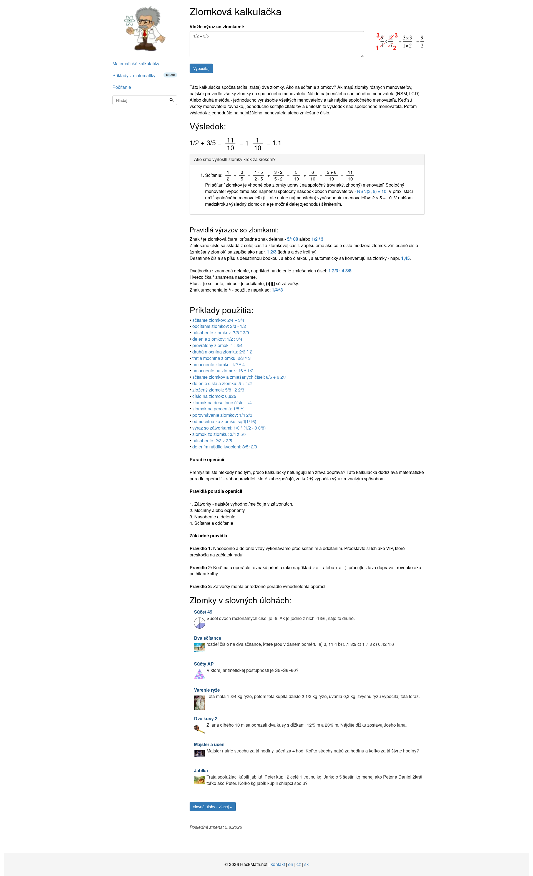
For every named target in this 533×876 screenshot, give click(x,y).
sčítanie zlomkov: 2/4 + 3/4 (218, 320)
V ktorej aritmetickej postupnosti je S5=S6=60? (246, 667)
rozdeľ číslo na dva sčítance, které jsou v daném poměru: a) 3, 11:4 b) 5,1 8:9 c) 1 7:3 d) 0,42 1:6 (294, 641)
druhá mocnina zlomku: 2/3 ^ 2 (222, 351)
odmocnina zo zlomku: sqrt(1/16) (224, 421)
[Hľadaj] (171, 100)
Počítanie (121, 87)
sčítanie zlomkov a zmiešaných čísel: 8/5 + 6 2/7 (239, 377)
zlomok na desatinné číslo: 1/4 (222, 402)
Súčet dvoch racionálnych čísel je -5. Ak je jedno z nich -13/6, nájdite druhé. (274, 615)
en (290, 864)
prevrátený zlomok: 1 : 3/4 (217, 345)
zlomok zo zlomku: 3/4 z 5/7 (219, 434)
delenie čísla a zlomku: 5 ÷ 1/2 (222, 383)
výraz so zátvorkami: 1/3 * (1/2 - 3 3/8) (229, 428)
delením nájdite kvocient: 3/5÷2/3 (224, 446)
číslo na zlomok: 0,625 (214, 396)
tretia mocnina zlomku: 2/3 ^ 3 (221, 358)
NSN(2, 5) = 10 (371, 191)
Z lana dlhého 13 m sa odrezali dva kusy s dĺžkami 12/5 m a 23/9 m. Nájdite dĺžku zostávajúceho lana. (300, 721)
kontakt (278, 864)
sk (306, 864)
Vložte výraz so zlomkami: (217, 27)
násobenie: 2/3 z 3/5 (212, 440)
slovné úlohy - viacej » (212, 806)
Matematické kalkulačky (135, 63)
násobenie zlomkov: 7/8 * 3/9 (220, 332)
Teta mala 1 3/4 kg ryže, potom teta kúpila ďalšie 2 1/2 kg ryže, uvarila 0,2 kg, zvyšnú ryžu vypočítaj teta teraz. (307, 693)
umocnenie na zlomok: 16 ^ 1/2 (222, 370)
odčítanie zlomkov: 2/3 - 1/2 (219, 326)
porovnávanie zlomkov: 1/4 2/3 (222, 415)
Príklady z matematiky (143, 75)
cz (298, 864)
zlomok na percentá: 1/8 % (218, 408)
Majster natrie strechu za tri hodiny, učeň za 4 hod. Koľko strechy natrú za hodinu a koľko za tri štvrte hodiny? (306, 747)
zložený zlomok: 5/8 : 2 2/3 (218, 389)
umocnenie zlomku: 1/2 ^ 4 (218, 364)
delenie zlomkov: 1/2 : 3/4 (217, 339)
